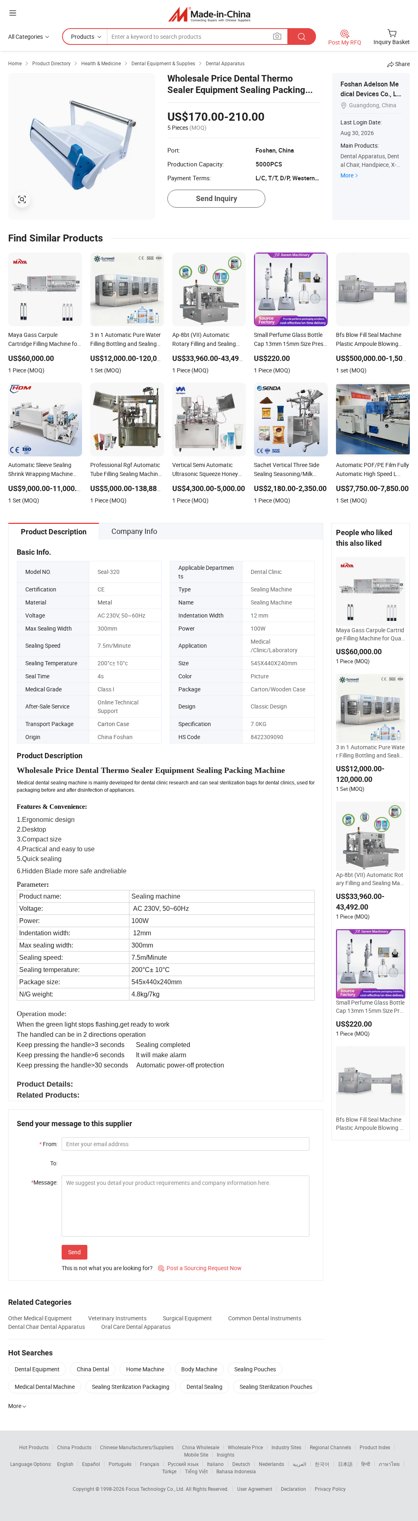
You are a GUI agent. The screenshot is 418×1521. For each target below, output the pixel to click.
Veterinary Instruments (117, 1318)
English (65, 1464)
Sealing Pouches (255, 1369)
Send (74, 1252)
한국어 (322, 1464)
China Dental (93, 1369)
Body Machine (199, 1369)
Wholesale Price (245, 1447)
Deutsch (241, 1464)
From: (48, 1144)
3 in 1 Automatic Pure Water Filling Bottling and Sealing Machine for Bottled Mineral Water (370, 751)
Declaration (293, 1489)
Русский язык (183, 1464)
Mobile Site (196, 1454)
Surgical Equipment (187, 1318)
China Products (74, 1447)
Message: (44, 1182)
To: (54, 1163)
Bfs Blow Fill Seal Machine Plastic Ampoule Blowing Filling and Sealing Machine (370, 1124)
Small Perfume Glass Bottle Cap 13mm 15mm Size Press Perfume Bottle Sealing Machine (370, 1007)
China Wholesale (200, 1447)
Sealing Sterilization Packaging (130, 1386)
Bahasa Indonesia (236, 1471)
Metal (105, 602)
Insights (225, 1454)
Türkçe (169, 1471)
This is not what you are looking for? (107, 1268)
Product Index (375, 1447)
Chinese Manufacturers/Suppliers (136, 1447)
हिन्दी (365, 1464)
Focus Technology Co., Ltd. (156, 1489)
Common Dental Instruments (264, 1318)
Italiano (215, 1464)
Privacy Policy (330, 1489)
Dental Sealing (204, 1386)
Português (120, 1464)
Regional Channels (330, 1447)
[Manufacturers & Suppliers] (209, 14)
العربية (299, 1464)
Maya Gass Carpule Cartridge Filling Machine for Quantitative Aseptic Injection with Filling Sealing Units (370, 634)
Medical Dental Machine (45, 1386)
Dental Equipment (37, 1369)
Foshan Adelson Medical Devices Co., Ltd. (369, 94)
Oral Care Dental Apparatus (136, 1327)
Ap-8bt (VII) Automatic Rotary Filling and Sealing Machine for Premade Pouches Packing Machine (369, 879)
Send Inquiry (216, 198)
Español (91, 1464)
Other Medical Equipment (40, 1318)
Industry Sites (286, 1447)
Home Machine (145, 1369)
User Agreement (254, 1489)
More (347, 175)
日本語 (345, 1464)
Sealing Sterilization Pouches (276, 1386)
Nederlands (271, 1464)
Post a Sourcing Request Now (200, 1268)
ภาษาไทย (389, 1464)
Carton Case (113, 724)
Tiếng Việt (196, 1471)
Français (149, 1464)
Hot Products (34, 1447)
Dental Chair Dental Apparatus (46, 1327)
